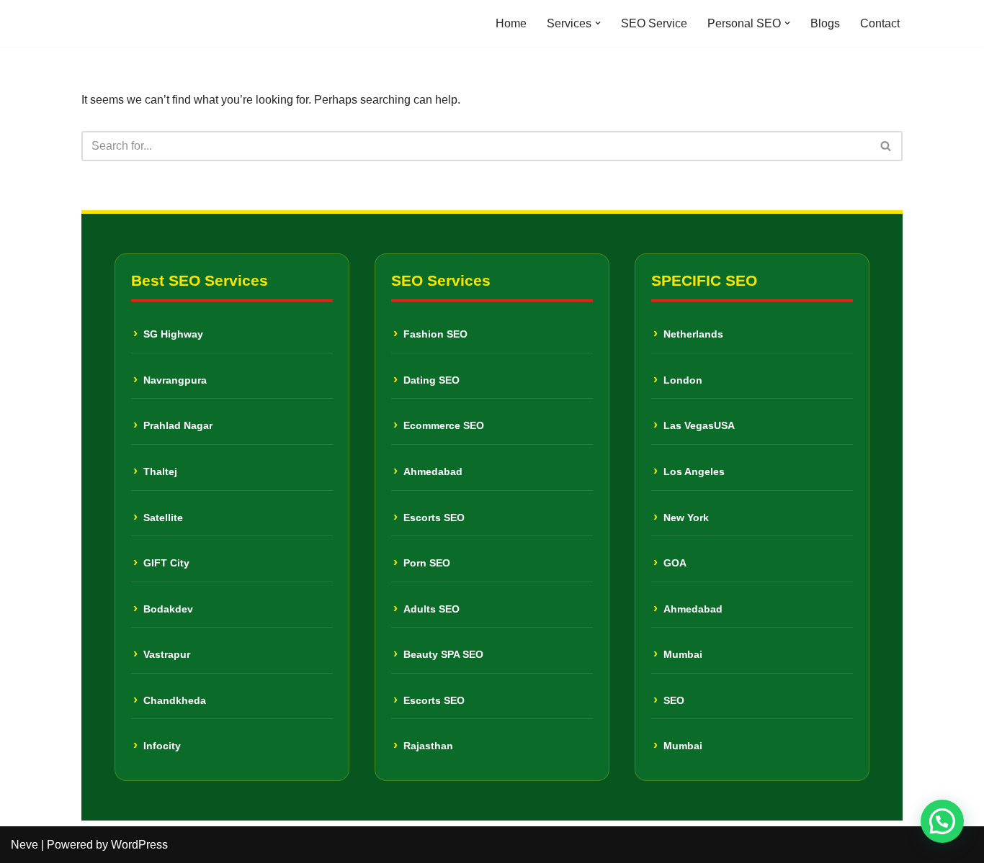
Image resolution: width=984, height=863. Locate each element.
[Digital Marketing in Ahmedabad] (124, 23)
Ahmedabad (432, 471)
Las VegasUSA (699, 425)
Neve (24, 845)
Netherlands (693, 334)
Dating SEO (431, 380)
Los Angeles (694, 471)
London (682, 380)
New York (686, 517)
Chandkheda (174, 700)
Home (511, 23)
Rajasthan (428, 745)
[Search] (886, 146)
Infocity (162, 745)
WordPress (139, 845)
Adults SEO (431, 609)
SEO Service (654, 23)
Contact (880, 23)
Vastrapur (166, 654)
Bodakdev (168, 609)
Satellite (163, 517)
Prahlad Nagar (178, 425)
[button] (598, 23)
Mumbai (682, 654)
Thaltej (160, 471)
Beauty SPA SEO (443, 654)
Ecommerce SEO (443, 425)
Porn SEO (426, 563)
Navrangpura (175, 380)
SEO (673, 700)
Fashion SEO (435, 334)
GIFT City (166, 563)
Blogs (825, 23)
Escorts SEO (434, 517)
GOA (674, 563)
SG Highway (173, 334)
